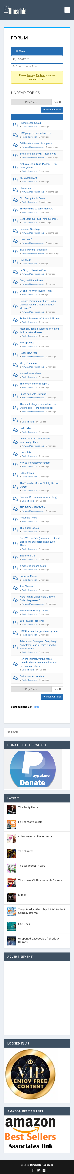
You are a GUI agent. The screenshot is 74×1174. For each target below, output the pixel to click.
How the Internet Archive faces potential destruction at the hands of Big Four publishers (38, 662)
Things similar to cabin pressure (36, 208)
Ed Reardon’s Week (30, 822)
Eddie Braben (27, 473)
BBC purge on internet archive (35, 133)
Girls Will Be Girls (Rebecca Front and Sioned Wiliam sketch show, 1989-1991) (39, 542)
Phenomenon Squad (30, 123)
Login (30, 75)
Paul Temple (26, 586)
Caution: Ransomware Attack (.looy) (38, 497)
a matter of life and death (33, 566)
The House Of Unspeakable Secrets (40, 880)
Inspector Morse (28, 576)
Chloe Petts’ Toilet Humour (35, 836)
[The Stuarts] (11, 853)
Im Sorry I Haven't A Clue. (33, 270)
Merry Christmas (28, 363)
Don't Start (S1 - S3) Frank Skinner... (39, 219)
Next (56, 102)
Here (37, 706)
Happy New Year (28, 353)
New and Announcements (33, 147)
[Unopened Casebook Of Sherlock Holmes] (11, 940)
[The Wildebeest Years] (11, 868)
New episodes (27, 342)
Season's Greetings (30, 229)
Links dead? (26, 239)
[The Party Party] (11, 809)
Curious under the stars (32, 676)
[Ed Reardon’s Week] (11, 824)
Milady (22, 894)
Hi (21, 418)
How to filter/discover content (35, 462)
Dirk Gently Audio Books (32, 198)
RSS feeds (25, 260)
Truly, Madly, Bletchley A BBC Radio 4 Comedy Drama (41, 911)
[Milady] (11, 897)
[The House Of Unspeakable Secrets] (11, 882)
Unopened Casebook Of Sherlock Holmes (38, 940)
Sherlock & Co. (28, 555)
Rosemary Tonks (28, 517)
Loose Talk (25, 452)
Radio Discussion (29, 127)
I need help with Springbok (33, 394)
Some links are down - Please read (38, 153)
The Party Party (28, 807)
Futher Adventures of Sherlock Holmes (40, 318)
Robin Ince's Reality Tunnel (34, 610)
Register (40, 75)
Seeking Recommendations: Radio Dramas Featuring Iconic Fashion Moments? (38, 305)
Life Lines (24, 924)
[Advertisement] (37, 998)
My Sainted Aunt (28, 177)
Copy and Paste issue (31, 280)
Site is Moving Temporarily (33, 249)
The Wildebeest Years (31, 865)
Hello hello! (25, 428)
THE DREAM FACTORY (32, 507)
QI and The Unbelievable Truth (36, 290)
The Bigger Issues (29, 528)
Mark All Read (53, 109)
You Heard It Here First (32, 621)
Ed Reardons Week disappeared (36, 143)
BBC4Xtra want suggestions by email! (39, 631)
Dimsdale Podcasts (41, 1164)
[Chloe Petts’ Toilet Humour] (11, 838)
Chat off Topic (28, 422)
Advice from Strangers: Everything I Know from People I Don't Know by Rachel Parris (38, 645)
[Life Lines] (11, 926)
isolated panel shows (30, 373)
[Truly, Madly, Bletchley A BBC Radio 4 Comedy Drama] (11, 911)
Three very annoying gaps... (34, 383)
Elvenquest (25, 188)
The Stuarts (25, 851)
